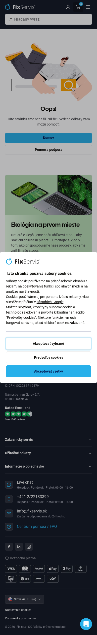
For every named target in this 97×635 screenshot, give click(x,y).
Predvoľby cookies (48, 357)
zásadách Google (50, 302)
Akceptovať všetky (48, 371)
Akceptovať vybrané (48, 344)
